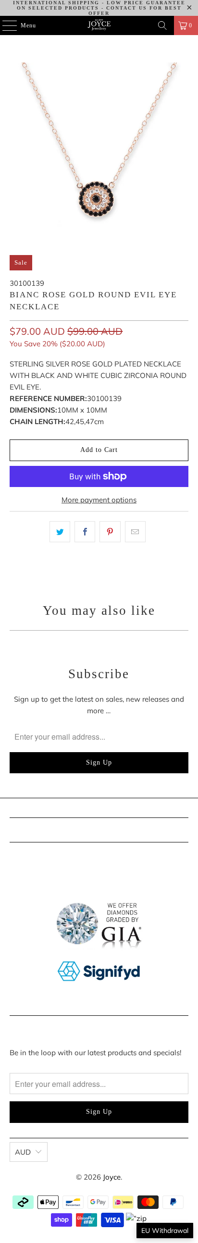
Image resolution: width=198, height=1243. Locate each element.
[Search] (162, 25)
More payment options (99, 499)
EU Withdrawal (164, 1230)
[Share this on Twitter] (60, 531)
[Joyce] (99, 25)
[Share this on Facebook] (84, 531)
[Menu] (4, 25)
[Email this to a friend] (135, 531)
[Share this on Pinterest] (109, 531)
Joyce (112, 1177)
